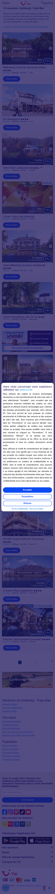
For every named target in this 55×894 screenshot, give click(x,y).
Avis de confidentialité (20, 509)
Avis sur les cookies (36, 509)
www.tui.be (26, 389)
